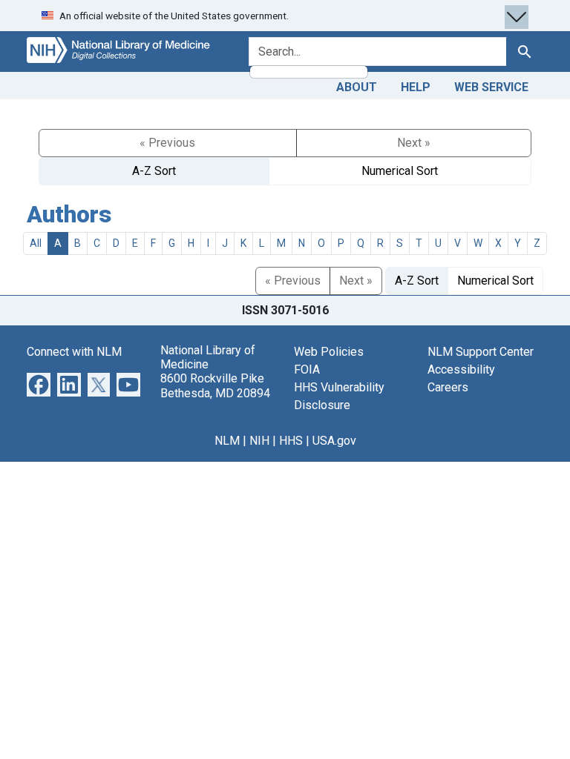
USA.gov (334, 441)
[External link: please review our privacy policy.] (38, 384)
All (36, 243)
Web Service (491, 87)
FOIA (307, 369)
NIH (259, 441)
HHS (291, 441)
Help (415, 87)
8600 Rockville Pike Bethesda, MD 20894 (215, 385)
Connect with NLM (74, 352)
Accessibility (461, 369)
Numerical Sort (399, 171)
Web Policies (329, 352)
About (356, 87)
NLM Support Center (481, 352)
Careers (448, 387)
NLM (227, 441)
